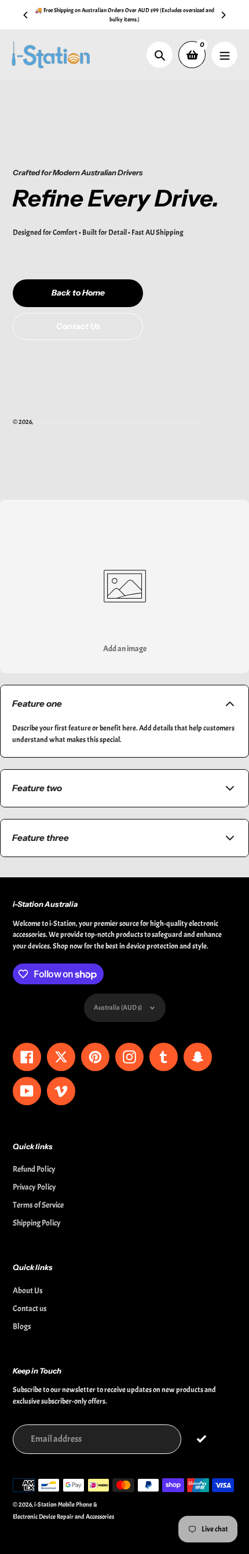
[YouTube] (159, 875)
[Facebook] (90, 875)
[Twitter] (72, 875)
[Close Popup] (222, 661)
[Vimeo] (176, 875)
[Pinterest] (107, 875)
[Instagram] (124, 875)
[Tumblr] (142, 875)
